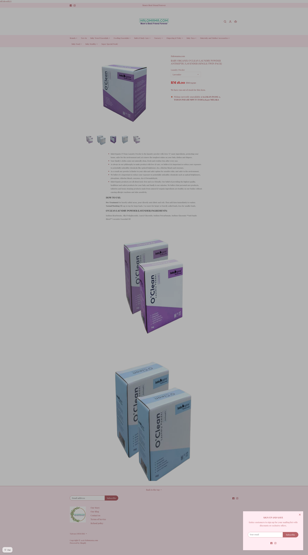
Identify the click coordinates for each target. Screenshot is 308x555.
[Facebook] (271, 543)
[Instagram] (275, 543)
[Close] (299, 514)
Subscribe (290, 534)
